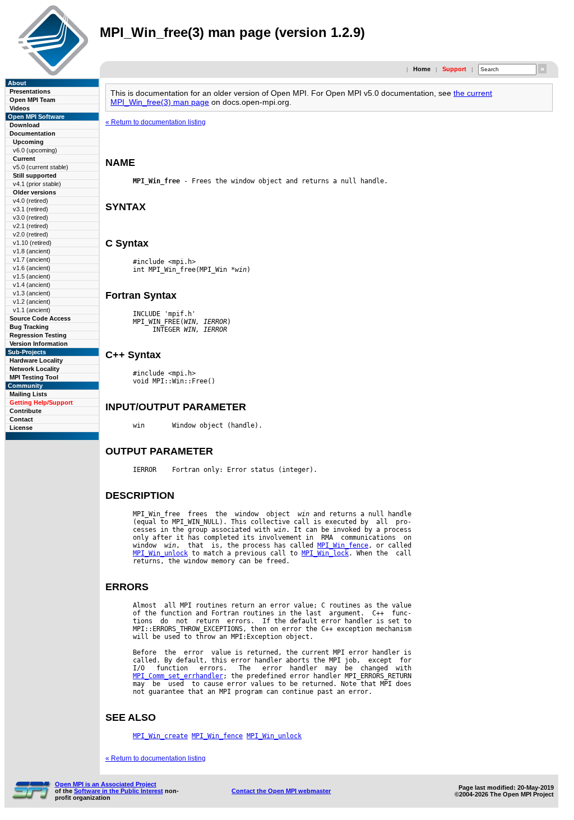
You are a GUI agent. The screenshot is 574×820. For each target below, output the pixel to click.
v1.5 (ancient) (31, 276)
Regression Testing (38, 335)
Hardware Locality (36, 360)
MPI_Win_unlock (160, 553)
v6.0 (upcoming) (35, 150)
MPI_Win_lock (325, 553)
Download (25, 125)
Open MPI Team (32, 99)
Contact (21, 419)
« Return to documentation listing (155, 122)
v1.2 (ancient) (31, 301)
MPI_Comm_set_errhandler (178, 676)
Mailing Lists (28, 394)
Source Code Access (40, 318)
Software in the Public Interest (118, 790)
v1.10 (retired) (32, 242)
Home (421, 69)
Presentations (30, 91)
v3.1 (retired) (30, 209)
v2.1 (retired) (30, 226)
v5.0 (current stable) (40, 167)
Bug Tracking (29, 326)
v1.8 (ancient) (31, 251)
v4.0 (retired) (30, 200)
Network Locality (34, 368)
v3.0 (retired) (30, 217)
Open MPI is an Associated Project (105, 784)
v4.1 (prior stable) (37, 183)
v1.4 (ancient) (31, 284)
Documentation (32, 133)
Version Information (39, 343)
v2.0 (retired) (30, 234)
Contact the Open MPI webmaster (281, 790)
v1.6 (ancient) (31, 268)
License (21, 427)
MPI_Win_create (160, 736)
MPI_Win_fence (342, 545)
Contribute (25, 410)
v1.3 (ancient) (31, 293)
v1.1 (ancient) (31, 310)
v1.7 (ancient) (31, 259)
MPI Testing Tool (34, 377)
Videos (20, 108)
